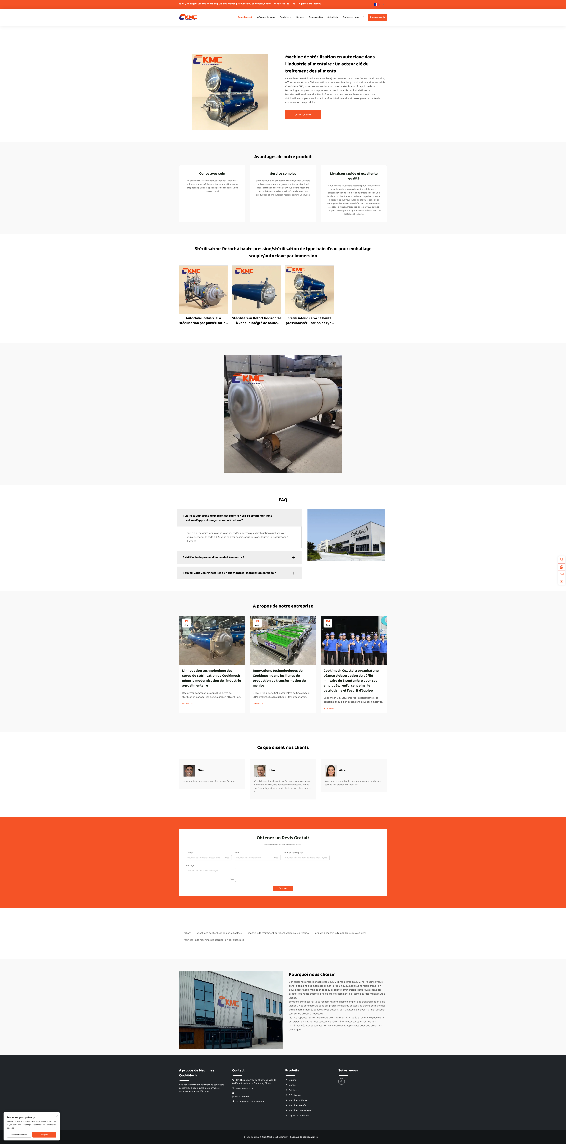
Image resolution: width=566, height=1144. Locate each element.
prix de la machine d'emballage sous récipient (340, 933)
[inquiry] (561, 581)
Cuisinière (294, 1090)
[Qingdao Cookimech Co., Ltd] (194, 17)
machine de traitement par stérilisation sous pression (278, 933)
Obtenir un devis (377, 17)
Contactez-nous (351, 17)
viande (292, 1085)
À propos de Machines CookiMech (196, 1073)
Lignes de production (299, 1115)
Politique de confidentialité (304, 1137)
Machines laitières (298, 1100)
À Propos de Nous (266, 17)
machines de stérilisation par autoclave (219, 933)
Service (300, 17)
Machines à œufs (297, 1105)
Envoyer (283, 888)
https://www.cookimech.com (250, 1101)
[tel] (561, 559)
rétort (187, 933)
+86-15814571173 (286, 4)
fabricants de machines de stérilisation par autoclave (214, 940)
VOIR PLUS (187, 703)
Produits (284, 17)
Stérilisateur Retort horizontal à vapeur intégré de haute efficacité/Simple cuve (256, 321)
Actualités (333, 17)
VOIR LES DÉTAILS (203, 289)
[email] (561, 574)
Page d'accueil (245, 17)
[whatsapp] (561, 567)
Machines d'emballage (300, 1110)
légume (292, 1080)
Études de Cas (316, 17)
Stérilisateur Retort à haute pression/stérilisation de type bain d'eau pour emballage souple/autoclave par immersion (309, 321)
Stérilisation (295, 1095)
